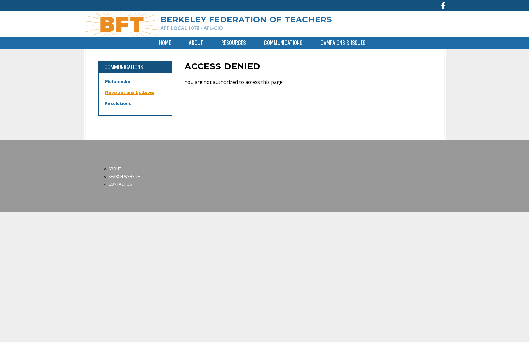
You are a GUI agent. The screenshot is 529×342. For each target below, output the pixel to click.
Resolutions (118, 103)
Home (165, 43)
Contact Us (120, 184)
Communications (283, 43)
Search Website (124, 176)
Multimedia (117, 81)
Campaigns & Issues (343, 43)
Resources (233, 43)
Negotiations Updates (129, 92)
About (196, 43)
